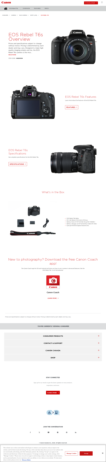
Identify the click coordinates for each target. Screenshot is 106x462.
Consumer (90, 3)
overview (26, 8)
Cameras (13, 15)
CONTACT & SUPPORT (53, 343)
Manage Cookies (71, 453)
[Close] (102, 453)
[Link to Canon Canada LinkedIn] (75, 432)
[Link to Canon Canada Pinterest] (66, 432)
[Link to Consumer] (6, 2)
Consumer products (53, 336)
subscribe (53, 393)
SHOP (53, 358)
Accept (86, 453)
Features (72, 107)
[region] (53, 453)
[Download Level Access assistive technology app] (52, 413)
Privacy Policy (26, 460)
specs (47, 8)
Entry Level (33, 15)
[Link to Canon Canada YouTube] (48, 432)
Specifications (18, 164)
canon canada (53, 351)
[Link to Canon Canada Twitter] (39, 432)
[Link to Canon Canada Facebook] (30, 432)
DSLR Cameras (23, 15)
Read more (12, 55)
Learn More (53, 298)
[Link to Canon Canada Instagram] (57, 432)
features (37, 8)
